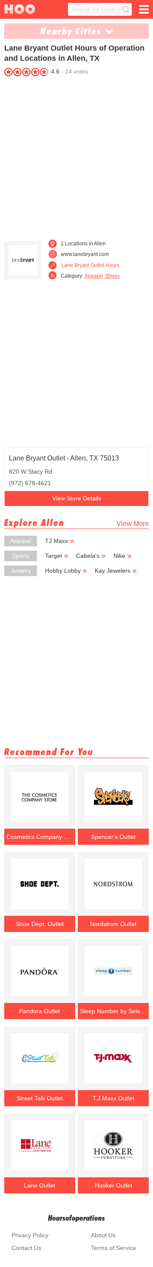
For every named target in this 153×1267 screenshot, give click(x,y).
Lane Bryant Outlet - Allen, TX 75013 (64, 458)
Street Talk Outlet (40, 1098)
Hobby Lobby (63, 570)
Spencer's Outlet (113, 836)
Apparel (94, 276)
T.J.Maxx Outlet (113, 1098)
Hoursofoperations (76, 1217)
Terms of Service (113, 1247)
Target (53, 555)
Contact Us (26, 1247)
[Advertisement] (76, 155)
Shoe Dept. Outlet (40, 923)
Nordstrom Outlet (113, 923)
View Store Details (76, 498)
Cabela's (87, 555)
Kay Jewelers (112, 570)
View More (132, 523)
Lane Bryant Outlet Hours (90, 265)
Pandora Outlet (39, 1011)
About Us (103, 1235)
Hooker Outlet (113, 1185)
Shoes (112, 276)
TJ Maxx (56, 540)
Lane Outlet (39, 1185)
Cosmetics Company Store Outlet (39, 836)
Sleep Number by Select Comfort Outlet (113, 1011)
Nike (119, 555)
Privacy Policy (29, 1235)
